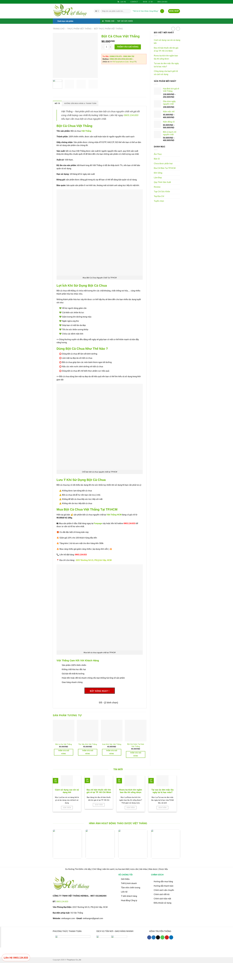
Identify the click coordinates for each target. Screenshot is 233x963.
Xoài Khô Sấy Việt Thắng (111, 744)
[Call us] (162, 937)
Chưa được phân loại (163, 163)
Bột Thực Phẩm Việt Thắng (108, 29)
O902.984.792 (128, 56)
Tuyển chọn (159, 201)
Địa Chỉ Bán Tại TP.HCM (164, 168)
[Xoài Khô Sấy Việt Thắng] (111, 730)
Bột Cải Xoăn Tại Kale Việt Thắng (135, 745)
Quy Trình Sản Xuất (162, 182)
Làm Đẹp (158, 178)
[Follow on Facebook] (170, 2)
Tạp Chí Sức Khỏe (125, 21)
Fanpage (98, 523)
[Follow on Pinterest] (176, 2)
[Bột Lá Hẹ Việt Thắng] (63, 730)
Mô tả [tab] (57, 103)
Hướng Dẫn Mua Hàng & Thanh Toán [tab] (80, 103)
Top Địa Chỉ (159, 196)
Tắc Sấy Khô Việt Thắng (87, 744)
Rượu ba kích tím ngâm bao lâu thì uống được (166, 57)
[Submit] (129, 11)
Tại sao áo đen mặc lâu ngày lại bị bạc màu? (166, 65)
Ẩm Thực (158, 154)
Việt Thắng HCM (114, 515)
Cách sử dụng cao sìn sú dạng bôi (167, 41)
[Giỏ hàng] (162, 11)
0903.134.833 (131, 115)
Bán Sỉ (157, 159)
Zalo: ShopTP (130, 62)
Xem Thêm (67, 807)
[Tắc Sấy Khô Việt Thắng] (87, 730)
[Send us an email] (174, 2)
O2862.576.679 (116, 56)
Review (157, 187)
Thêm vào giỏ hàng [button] (63, 752)
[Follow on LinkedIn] (179, 2)
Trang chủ (59, 29)
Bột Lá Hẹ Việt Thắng (63, 744)
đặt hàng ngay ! (99, 691)
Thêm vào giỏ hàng (127, 47)
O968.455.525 (115, 59)
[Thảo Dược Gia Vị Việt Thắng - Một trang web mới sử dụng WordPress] (71, 11)
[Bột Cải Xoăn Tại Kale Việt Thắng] (135, 730)
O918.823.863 (126, 59)
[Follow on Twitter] (172, 2)
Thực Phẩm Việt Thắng (79, 29)
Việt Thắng (86, 131)
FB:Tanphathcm (118, 62)
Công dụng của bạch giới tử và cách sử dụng (166, 72)
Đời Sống (158, 173)
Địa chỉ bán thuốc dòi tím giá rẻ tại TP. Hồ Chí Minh (166, 49)
